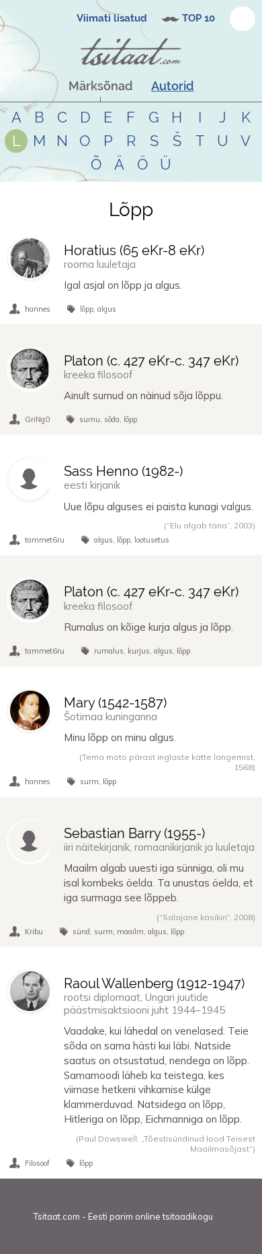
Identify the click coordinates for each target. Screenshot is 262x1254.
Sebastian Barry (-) (134, 833)
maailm (130, 931)
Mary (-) (115, 703)
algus (106, 309)
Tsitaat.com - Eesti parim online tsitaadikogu (123, 1216)
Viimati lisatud (112, 18)
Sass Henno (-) (123, 471)
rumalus (109, 651)
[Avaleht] (131, 51)
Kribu (34, 931)
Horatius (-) (134, 250)
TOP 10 (198, 18)
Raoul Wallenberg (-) (154, 983)
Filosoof (37, 1163)
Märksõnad (100, 86)
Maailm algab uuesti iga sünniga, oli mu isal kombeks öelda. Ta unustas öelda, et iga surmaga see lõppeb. (158, 883)
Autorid (172, 86)
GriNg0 (37, 419)
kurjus (139, 651)
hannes (37, 309)
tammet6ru (44, 540)
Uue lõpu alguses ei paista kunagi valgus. (158, 506)
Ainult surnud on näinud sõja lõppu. (143, 395)
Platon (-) (151, 361)
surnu (89, 419)
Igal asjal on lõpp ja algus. (123, 285)
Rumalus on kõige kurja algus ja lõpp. (148, 627)
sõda (112, 419)
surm (89, 781)
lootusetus (151, 540)
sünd (81, 931)
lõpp (86, 309)
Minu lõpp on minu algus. (120, 737)
